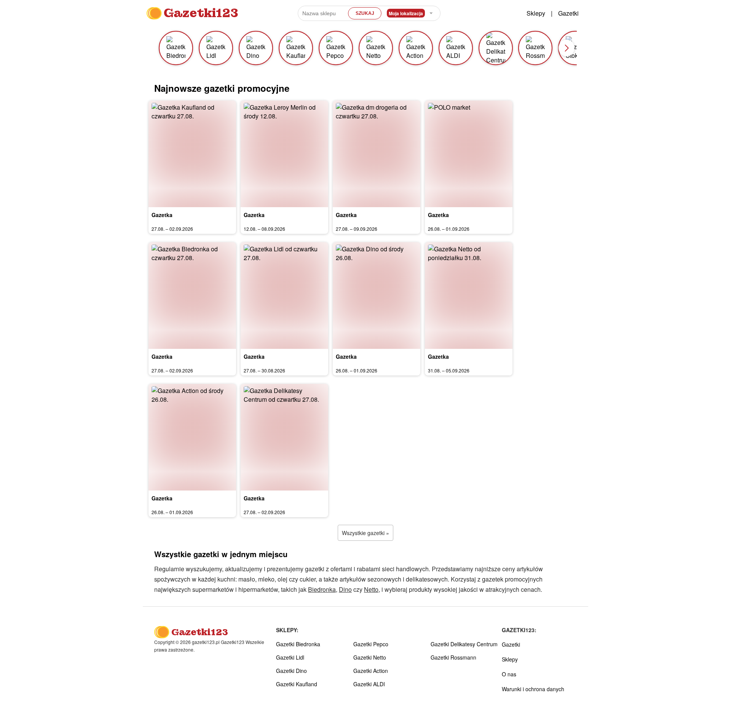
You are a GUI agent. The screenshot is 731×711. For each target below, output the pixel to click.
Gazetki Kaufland (296, 684)
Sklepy (536, 13)
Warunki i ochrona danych (533, 689)
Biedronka (322, 589)
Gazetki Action (370, 670)
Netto (371, 589)
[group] (176, 48)
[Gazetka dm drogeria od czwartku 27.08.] (376, 154)
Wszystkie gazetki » (365, 533)
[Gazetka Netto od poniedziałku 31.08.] (468, 295)
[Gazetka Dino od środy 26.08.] (376, 295)
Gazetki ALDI (369, 684)
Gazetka (162, 215)
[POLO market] (468, 154)
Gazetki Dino (291, 670)
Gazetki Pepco (370, 644)
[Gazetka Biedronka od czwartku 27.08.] (192, 295)
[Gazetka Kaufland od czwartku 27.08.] (192, 154)
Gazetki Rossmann (453, 657)
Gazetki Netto (369, 657)
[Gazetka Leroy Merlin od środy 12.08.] (284, 154)
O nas (509, 674)
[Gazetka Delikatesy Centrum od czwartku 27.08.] (284, 437)
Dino (345, 589)
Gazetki (568, 13)
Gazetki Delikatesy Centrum (464, 644)
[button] (567, 48)
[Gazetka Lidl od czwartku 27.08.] (284, 295)
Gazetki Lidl (290, 657)
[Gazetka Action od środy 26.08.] (192, 437)
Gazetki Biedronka (298, 644)
